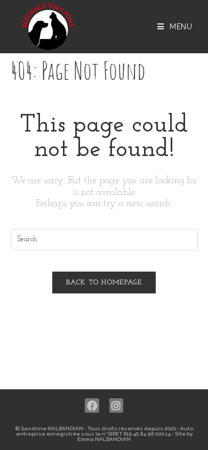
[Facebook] (92, 405)
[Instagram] (116, 405)
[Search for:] (104, 239)
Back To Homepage (104, 282)
